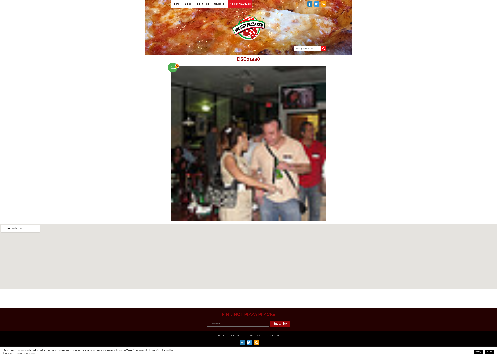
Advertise (219, 4)
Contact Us (202, 4)
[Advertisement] (248, 295)
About (188, 4)
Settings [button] (478, 352)
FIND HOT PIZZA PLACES (240, 4)
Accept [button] (489, 352)
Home (176, 4)
